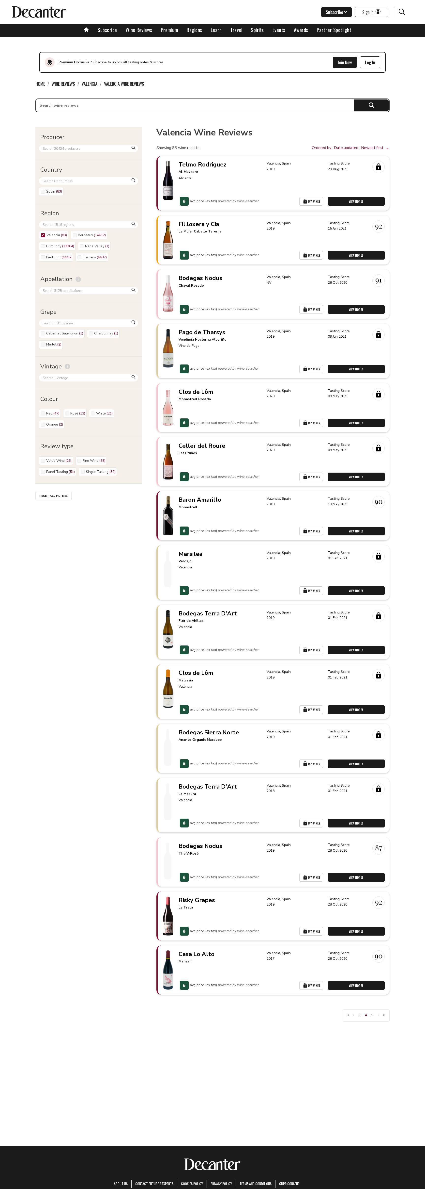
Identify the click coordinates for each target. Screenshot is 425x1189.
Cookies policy (192, 1183)
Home (40, 84)
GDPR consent (289, 1183)
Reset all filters (53, 496)
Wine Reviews (139, 29)
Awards (301, 29)
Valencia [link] (89, 84)
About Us (121, 1183)
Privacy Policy (221, 1183)
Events (279, 29)
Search (371, 105)
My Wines (314, 201)
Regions (194, 29)
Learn (216, 29)
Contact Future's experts (154, 1183)
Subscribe (107, 29)
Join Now (345, 62)
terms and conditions (256, 1183)
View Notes (356, 201)
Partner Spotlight (334, 29)
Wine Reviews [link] (63, 84)
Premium (169, 29)
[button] (351, 148)
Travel (236, 29)
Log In (370, 62)
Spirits (257, 29)
